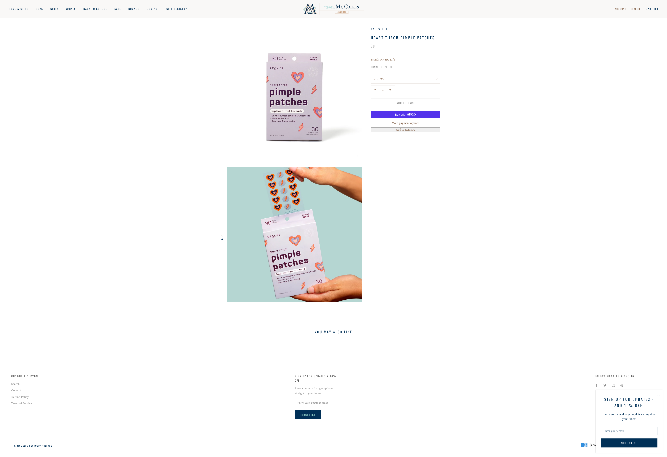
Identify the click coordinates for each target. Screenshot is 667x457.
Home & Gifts (18, 9)
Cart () (652, 9)
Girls (54, 9)
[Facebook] (382, 67)
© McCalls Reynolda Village (33, 445)
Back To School (95, 9)
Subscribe (629, 443)
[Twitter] (386, 67)
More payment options (405, 122)
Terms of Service (21, 403)
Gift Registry (176, 9)
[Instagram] (613, 385)
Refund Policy (20, 397)
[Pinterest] (391, 67)
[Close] (658, 394)
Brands (133, 9)
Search (635, 9)
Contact (153, 9)
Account (620, 9)
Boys (39, 9)
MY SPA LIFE (379, 29)
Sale (117, 9)
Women (71, 9)
